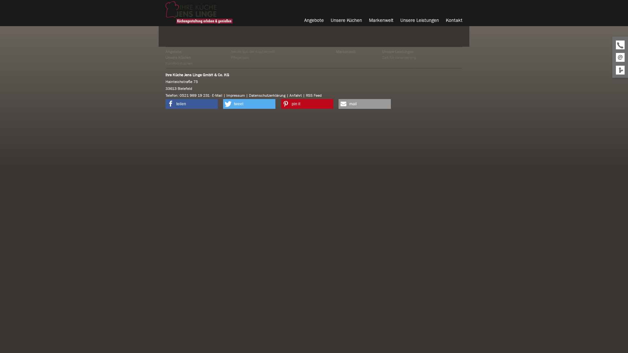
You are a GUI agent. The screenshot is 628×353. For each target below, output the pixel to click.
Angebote (173, 51)
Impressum (235, 95)
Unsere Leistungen (398, 51)
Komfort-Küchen (179, 63)
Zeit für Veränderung (399, 57)
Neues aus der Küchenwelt (253, 51)
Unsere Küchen (178, 57)
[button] (192, 104)
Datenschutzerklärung (267, 95)
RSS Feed (314, 95)
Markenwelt (346, 51)
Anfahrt (295, 95)
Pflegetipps (240, 57)
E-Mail (217, 95)
